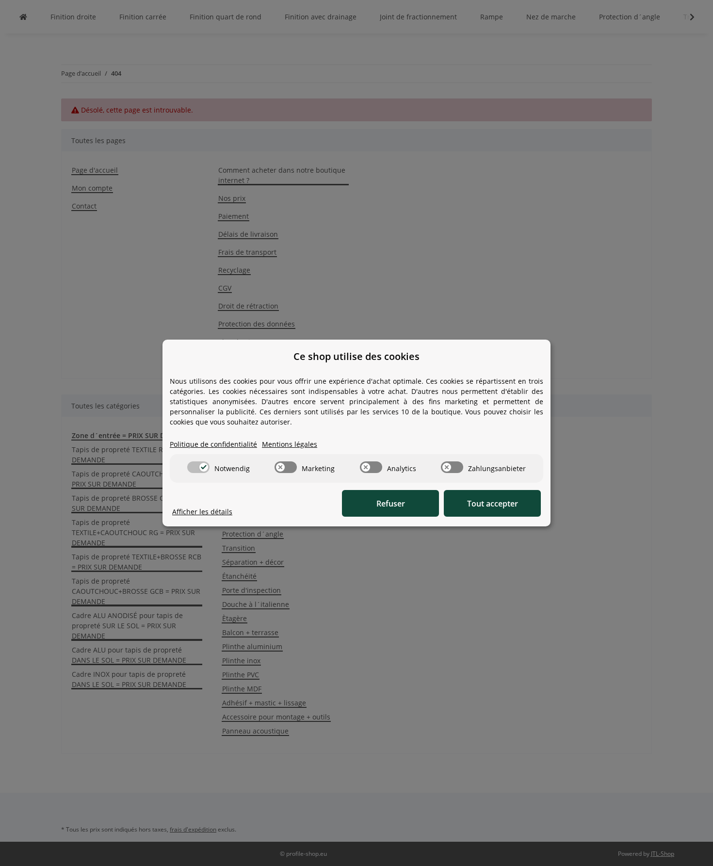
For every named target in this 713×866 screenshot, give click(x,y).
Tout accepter (492, 503)
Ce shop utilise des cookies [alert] (356, 356)
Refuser (390, 503)
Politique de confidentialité (213, 444)
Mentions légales (289, 444)
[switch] (198, 467)
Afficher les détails (202, 511)
